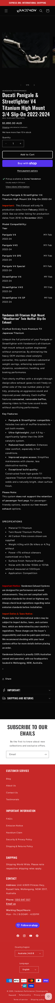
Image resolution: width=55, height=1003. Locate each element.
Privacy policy (40, 995)
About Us (11, 785)
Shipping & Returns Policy (19, 846)
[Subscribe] (45, 754)
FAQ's (9, 819)
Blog (8, 779)
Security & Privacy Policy (19, 839)
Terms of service (21, 1000)
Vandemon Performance (24, 991)
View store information (17, 186)
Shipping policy (38, 1000)
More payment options (27, 171)
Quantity (6, 137)
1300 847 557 (22, 899)
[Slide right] (34, 85)
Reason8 (12, 995)
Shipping (5, 127)
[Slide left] (20, 85)
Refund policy (25, 995)
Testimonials (12, 799)
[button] (6, 10)
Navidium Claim (14, 832)
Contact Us (12, 792)
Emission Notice (14, 825)
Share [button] (8, 679)
